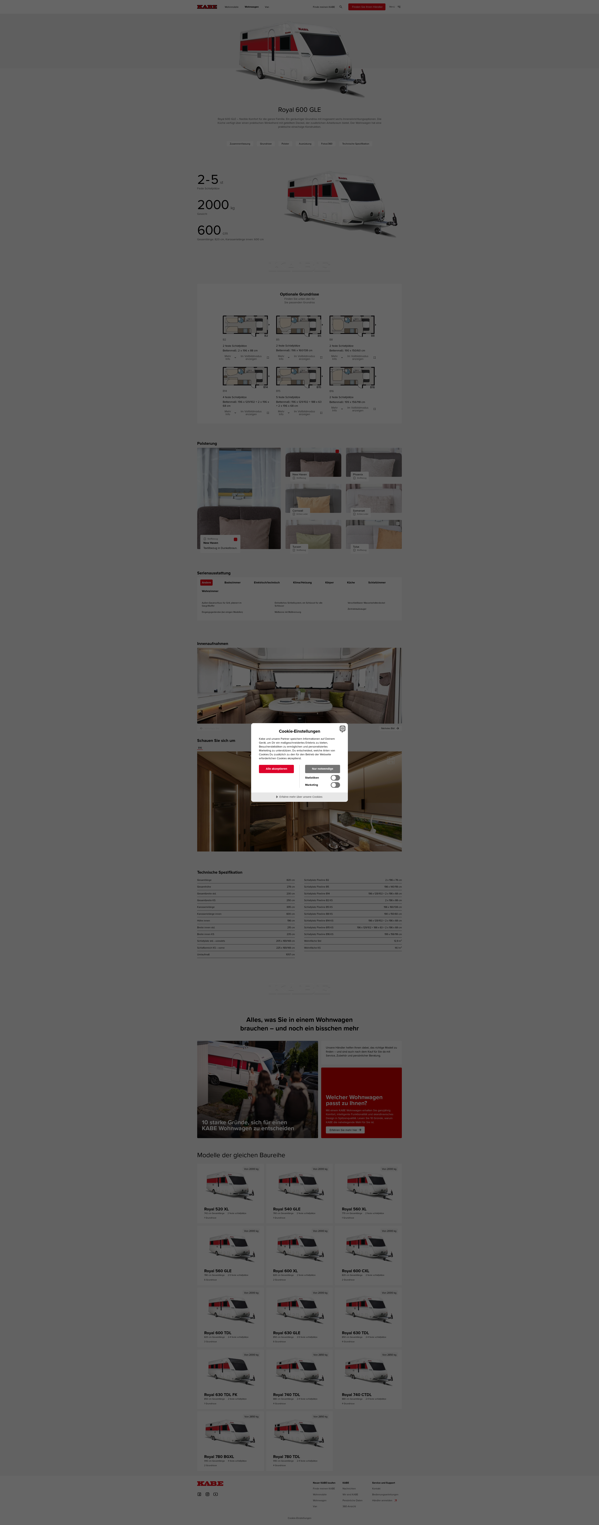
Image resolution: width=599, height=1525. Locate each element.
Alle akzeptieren (276, 768)
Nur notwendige (322, 768)
